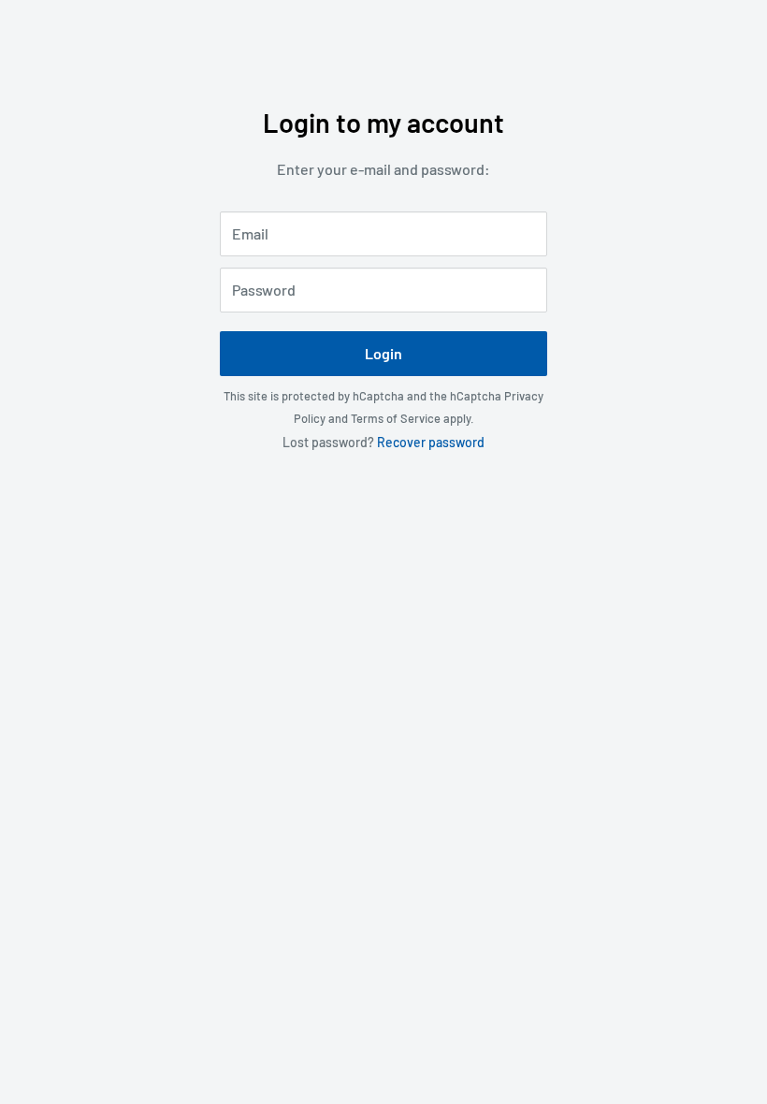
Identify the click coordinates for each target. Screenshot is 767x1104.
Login (383, 353)
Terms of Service (396, 418)
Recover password (431, 442)
